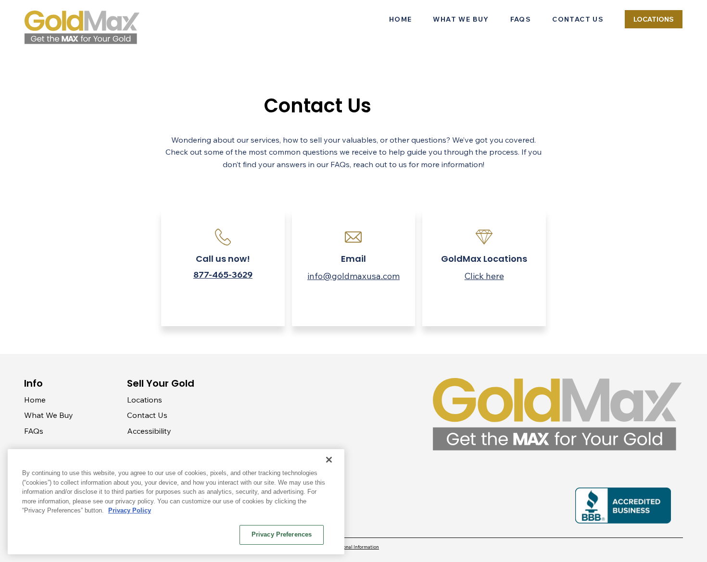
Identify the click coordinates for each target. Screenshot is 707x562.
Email (353, 259)
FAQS (520, 19)
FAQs (33, 431)
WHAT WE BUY (461, 19)
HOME (400, 19)
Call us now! (223, 259)
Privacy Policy (129, 510)
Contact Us (147, 415)
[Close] (329, 459)
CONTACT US (578, 19)
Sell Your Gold (160, 383)
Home (35, 399)
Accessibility (149, 431)
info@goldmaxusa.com (353, 275)
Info (33, 383)
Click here (484, 275)
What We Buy (48, 415)
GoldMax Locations (484, 259)
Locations (144, 399)
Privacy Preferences (282, 534)
